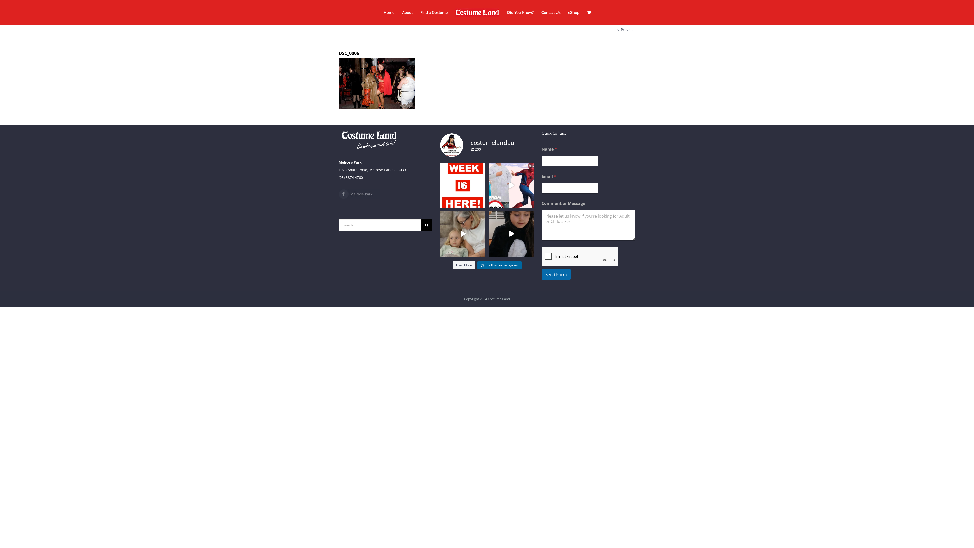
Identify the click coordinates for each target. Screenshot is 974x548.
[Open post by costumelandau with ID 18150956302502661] (511, 234)
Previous (628, 29)
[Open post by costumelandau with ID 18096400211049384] (462, 185)
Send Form (556, 274)
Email (549, 176)
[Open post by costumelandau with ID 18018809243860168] (511, 185)
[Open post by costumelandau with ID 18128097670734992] (462, 234)
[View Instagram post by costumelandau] (481, 203)
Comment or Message (563, 203)
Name (549, 149)
